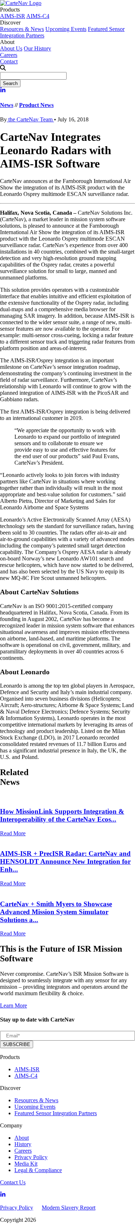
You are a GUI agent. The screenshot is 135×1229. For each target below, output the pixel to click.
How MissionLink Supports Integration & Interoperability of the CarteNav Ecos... (62, 815)
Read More (13, 833)
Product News (36, 105)
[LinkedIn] (3, 91)
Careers (8, 55)
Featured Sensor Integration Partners (55, 1113)
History (22, 1144)
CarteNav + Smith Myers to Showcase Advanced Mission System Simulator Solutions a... (56, 912)
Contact (9, 61)
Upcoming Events (65, 29)
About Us (11, 48)
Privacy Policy (31, 1157)
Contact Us (13, 1182)
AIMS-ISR (12, 16)
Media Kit (25, 1164)
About (21, 1138)
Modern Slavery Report (68, 1208)
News (6, 105)
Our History (37, 48)
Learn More (13, 1005)
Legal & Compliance (38, 1170)
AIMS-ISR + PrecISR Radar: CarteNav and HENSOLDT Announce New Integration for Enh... (65, 861)
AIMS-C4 (37, 16)
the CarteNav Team (30, 119)
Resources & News (22, 29)
